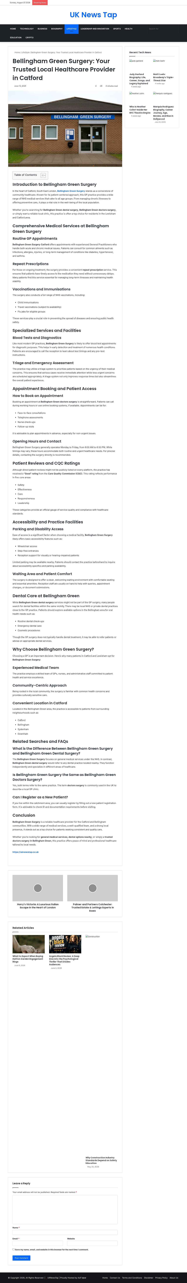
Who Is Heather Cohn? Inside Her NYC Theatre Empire (139, 109)
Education (15, 37)
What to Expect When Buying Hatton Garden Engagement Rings (28, 959)
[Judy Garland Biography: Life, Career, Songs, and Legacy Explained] (140, 65)
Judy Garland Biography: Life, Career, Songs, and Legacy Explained (139, 79)
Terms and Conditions (132, 1278)
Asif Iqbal (82, 1278)
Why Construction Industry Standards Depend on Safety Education (101, 1160)
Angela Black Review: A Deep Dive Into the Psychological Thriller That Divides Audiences (64, 960)
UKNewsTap (52, 1278)
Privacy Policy (161, 1278)
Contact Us (115, 1278)
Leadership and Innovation (95, 29)
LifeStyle (72, 29)
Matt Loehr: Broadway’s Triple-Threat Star (163, 77)
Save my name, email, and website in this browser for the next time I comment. (52, 1249)
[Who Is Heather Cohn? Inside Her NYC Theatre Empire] (140, 98)
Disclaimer (148, 1278)
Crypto (29, 37)
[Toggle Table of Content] (41, 175)
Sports (117, 29)
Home (13, 29)
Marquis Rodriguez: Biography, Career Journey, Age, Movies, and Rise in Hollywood (163, 112)
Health (128, 29)
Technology (27, 29)
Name (16, 1227)
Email (16, 1238)
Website (71, 1238)
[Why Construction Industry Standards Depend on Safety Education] (102, 1045)
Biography (57, 29)
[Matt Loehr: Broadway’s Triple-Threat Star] (163, 65)
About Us (174, 1278)
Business (42, 29)
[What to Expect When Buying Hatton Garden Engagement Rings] (29, 944)
